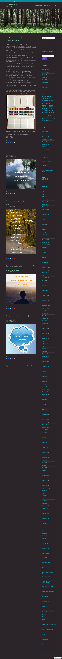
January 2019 (44, 417)
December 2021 (45, 328)
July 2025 (44, 219)
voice (17, 266)
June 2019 (44, 404)
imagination (7, 201)
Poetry (40, 4)
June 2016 (44, 495)
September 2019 (45, 396)
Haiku (13, 200)
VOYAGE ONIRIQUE (46, 576)
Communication (45, 100)
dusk (22, 265)
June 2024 (44, 252)
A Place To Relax (45, 159)
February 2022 (45, 323)
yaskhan (43, 619)
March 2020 (44, 381)
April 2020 (44, 379)
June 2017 (44, 465)
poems (10, 266)
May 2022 (44, 315)
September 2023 (45, 275)
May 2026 (44, 194)
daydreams (10, 200)
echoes (24, 265)
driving (20, 265)
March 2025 (44, 229)
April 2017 (44, 470)
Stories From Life (47, 5)
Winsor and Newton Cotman (30, 150)
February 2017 (45, 475)
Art (43, 94)
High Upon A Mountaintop (47, 139)
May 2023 (44, 285)
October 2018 (44, 424)
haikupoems (19, 200)
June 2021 (44, 343)
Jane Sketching (45, 533)
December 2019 (45, 389)
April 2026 (44, 196)
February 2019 (45, 414)
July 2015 (44, 523)
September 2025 (45, 214)
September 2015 (45, 518)
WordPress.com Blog (46, 609)
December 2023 (45, 267)
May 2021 (44, 346)
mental (33, 315)
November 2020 (45, 361)
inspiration (11, 201)
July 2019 (44, 401)
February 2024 (45, 262)
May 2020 (44, 376)
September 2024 (45, 244)
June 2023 (44, 282)
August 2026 (44, 186)
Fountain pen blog (45, 601)
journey (44, 112)
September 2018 (45, 427)
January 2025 (44, 234)
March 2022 (44, 320)
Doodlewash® (45, 604)
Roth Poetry (44, 606)
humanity (27, 200)
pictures (20, 201)
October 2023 (44, 272)
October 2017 (44, 455)
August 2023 (44, 277)
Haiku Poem (12, 315)
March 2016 (44, 503)
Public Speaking (38, 5)
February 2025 (45, 232)
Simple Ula (44, 614)
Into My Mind (10, 320)
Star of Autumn (45, 165)
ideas (30, 200)
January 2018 (44, 447)
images (32, 200)
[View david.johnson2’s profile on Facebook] (43, 179)
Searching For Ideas (12, 270)
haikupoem (15, 200)
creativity (51, 100)
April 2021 (44, 348)
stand (15, 266)
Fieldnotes (44, 634)
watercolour (11, 150)
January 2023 (44, 295)
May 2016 (44, 498)
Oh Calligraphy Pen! (46, 136)
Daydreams (9, 155)
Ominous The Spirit (46, 562)
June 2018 (44, 434)
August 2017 (44, 460)
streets (19, 316)
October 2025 (44, 211)
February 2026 (45, 201)
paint (15, 201)
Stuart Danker (45, 543)
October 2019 (44, 394)
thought (21, 316)
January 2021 (44, 356)
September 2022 (45, 305)
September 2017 (45, 457)
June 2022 (44, 313)
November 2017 (45, 452)
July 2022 (44, 310)
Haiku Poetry (46, 4)
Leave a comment (28, 201)
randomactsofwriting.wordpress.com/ (49, 624)
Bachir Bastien (45, 538)
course (12, 265)
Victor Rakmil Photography (47, 644)
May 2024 (44, 254)
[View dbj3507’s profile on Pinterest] (48, 179)
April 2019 (44, 409)
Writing (52, 121)
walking (27, 316)
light (51, 112)
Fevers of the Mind (45, 567)
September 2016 (45, 488)
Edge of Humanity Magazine (47, 629)
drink (17, 265)
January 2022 (44, 325)
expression (44, 105)
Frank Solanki (44, 616)
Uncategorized (45, 87)
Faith (26, 265)
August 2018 (44, 429)
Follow (44, 58)
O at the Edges (45, 621)
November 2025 (45, 209)
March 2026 (44, 199)
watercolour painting (16, 150)
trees (51, 120)
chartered (9, 265)
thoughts (23, 201)
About (35, 4)
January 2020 (44, 386)
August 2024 (44, 247)
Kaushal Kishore (45, 530)
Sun (44, 120)
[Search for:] (48, 38)
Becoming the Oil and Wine (47, 611)
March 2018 (44, 442)
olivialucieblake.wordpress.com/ (48, 578)
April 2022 (44, 318)
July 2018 (44, 432)
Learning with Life (45, 548)
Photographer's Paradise (47, 141)
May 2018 (44, 437)
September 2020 (45, 366)
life (13, 201)
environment (46, 103)
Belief (43, 146)
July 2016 (44, 493)
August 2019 (44, 399)
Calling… (9, 205)
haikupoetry (23, 200)
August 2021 (44, 338)
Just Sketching (45, 535)
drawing (15, 265)
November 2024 (45, 239)
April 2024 (44, 257)
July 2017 (44, 462)
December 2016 (45, 480)
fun (47, 105)
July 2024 (44, 249)
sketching (53, 118)
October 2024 (44, 242)
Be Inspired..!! (45, 596)
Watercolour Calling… (13, 40)
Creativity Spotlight (47, 6)
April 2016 (44, 500)
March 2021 (44, 351)
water (53, 120)
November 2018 (45, 422)
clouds (45, 94)
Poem (8, 266)
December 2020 (45, 358)
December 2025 (45, 206)
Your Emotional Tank (46, 149)
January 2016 (44, 508)
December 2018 (45, 419)
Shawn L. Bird (45, 642)
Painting (54, 5)
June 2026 (44, 191)
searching (16, 316)
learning (47, 112)
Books (55, 6)
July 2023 (44, 280)
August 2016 (44, 490)
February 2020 (45, 384)
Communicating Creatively (12, 5)
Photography (53, 4)
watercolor (7, 150)
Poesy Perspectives (46, 553)
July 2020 (44, 371)
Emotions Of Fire (45, 144)
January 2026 (44, 204)
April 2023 (44, 287)
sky (42, 120)
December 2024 (45, 237)
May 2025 (44, 224)
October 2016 (44, 485)
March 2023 (44, 290)
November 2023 (45, 270)
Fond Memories (45, 131)
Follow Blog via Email (46, 49)
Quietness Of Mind (45, 129)
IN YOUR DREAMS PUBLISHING (48, 591)
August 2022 (44, 308)
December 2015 (45, 510)
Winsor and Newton (23, 150)
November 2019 (45, 391)
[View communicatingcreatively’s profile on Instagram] (45, 179)
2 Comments (20, 266)
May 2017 (44, 467)
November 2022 (45, 300)
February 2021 (45, 353)
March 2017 (44, 472)
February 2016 (45, 505)
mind (6, 316)
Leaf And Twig (45, 639)
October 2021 (44, 333)
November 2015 (45, 513)
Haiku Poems (47, 106)
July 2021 (44, 341)
